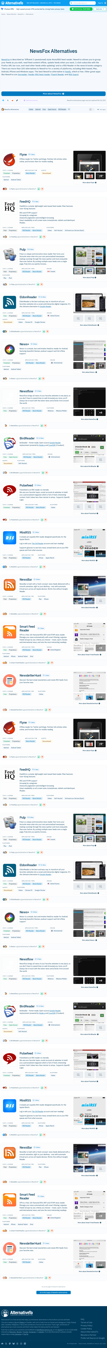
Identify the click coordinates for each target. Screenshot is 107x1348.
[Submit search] (71, 3)
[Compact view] (93, 109)
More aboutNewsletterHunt (88, 703)
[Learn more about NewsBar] (9, 585)
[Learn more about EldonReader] (9, 302)
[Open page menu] (105, 3)
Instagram (32, 1332)
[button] (32, 154)
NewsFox (5, 59)
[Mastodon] (10, 1344)
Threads (25, 1332)
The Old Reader (37, 543)
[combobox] (83, 3)
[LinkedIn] (25, 1344)
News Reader (30, 173)
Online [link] (31, 109)
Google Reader (45, 306)
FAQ (82, 1319)
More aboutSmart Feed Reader (88, 655)
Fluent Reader (57, 74)
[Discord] (2, 1344)
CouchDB (51, 445)
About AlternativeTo (89, 1332)
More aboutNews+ (88, 372)
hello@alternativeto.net (44, 1330)
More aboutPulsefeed (88, 513)
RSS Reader (26, 230)
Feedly (68, 71)
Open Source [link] (52, 109)
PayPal (25, 1334)
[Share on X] (8, 100)
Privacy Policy (86, 1325)
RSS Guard (73, 74)
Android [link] (37, 109)
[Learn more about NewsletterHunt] (9, 681)
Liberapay (18, 1334)
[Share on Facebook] (3, 100)
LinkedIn (41, 1332)
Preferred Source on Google (93, 1338)
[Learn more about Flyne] (9, 160)
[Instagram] (21, 1344)
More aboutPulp (88, 277)
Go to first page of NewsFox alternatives (53, 1292)
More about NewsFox (52, 93)
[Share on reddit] (12, 100)
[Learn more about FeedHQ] (9, 207)
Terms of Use (86, 1322)
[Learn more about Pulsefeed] (9, 491)
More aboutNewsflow (88, 419)
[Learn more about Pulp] (9, 255)
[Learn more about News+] (9, 349)
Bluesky (19, 1332)
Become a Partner (88, 1335)
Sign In (100, 3)
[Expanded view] (90, 109)
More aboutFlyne (88, 182)
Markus (22, 1322)
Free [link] (44, 109)
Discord (60, 1330)
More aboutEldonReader (88, 325)
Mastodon (12, 1332)
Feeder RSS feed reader (39, 74)
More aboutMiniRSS (88, 560)
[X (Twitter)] (6, 1344)
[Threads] (17, 1344)
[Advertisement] (53, 30)
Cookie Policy (86, 1328)
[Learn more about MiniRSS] (9, 538)
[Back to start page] (12, 3)
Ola (15, 1322)
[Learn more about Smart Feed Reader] (9, 632)
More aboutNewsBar (88, 607)
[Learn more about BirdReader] (9, 443)
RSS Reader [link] (62, 109)
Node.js (42, 445)
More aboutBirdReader (88, 466)
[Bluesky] (14, 1344)
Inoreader (22, 74)
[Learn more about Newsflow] (9, 396)
